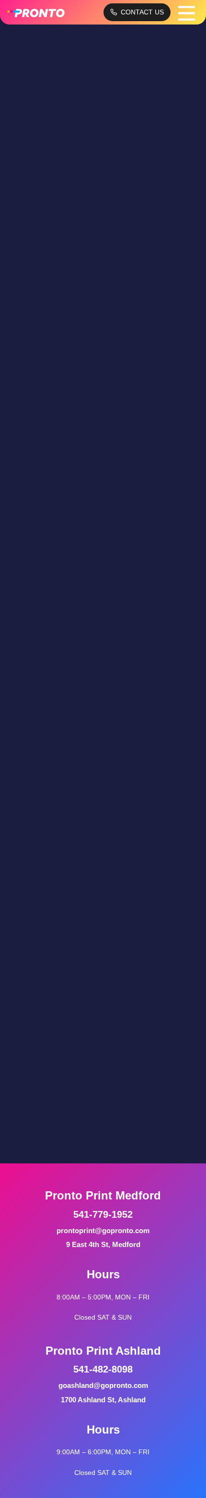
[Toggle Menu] (186, 12)
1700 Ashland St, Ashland (103, 1400)
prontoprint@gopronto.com (103, 1230)
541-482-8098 (103, 1369)
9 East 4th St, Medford (103, 1244)
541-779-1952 (103, 1214)
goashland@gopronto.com (103, 1385)
